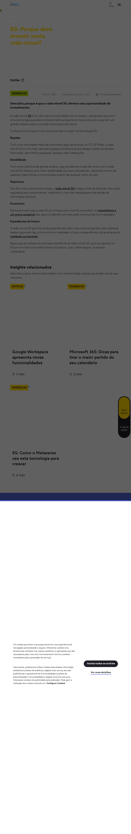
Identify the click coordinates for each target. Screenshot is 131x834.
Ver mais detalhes (101, 672)
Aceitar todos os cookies (101, 663)
